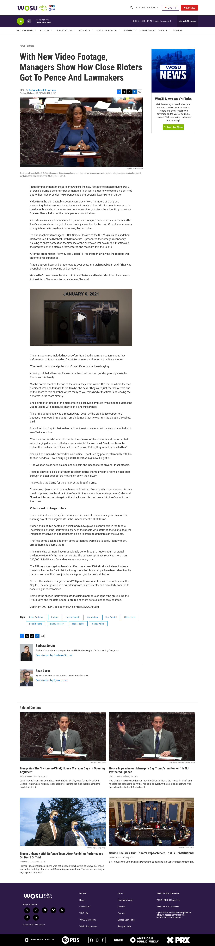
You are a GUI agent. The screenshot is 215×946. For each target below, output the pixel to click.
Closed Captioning (126, 920)
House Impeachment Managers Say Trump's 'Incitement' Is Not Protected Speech (149, 770)
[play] (20, 21)
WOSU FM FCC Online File (167, 893)
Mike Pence (129, 617)
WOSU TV (45, 30)
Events (163, 30)
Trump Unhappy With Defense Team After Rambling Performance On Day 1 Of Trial (61, 855)
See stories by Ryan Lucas (52, 680)
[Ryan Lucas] (26, 677)
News (82, 900)
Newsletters (148, 30)
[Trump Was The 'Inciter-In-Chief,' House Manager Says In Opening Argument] (63, 736)
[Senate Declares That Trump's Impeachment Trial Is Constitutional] (151, 822)
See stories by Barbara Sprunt (54, 655)
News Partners (27, 45)
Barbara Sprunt (36, 90)
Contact (121, 913)
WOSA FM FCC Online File (168, 900)
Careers (121, 907)
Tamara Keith (25, 862)
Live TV (171, 7)
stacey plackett (57, 624)
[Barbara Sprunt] (26, 652)
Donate (190, 7)
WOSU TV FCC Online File (167, 907)
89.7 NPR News (25, 30)
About (121, 893)
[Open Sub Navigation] (157, 7)
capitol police (78, 624)
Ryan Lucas (50, 90)
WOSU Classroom (107, 30)
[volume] (29, 21)
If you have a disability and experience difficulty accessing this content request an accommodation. (173, 914)
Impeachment (72, 617)
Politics (54, 617)
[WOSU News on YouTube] (173, 71)
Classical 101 (64, 30)
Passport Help (124, 926)
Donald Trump (35, 624)
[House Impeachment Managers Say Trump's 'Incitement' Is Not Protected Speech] (152, 736)
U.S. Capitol (111, 617)
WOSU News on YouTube (173, 99)
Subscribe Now (173, 127)
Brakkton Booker (115, 776)
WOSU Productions (88, 926)
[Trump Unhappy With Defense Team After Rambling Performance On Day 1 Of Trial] (63, 822)
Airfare (177, 30)
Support (128, 30)
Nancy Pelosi (98, 624)
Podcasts (84, 30)
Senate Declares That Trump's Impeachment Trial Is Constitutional (151, 853)
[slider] (33, 21)
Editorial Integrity (125, 900)
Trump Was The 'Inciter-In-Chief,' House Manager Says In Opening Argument (62, 770)
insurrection (92, 617)
